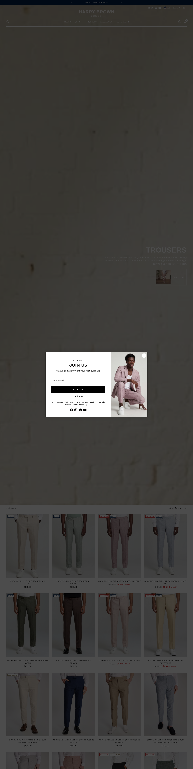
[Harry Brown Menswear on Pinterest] (80, 410)
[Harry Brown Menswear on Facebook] (71, 410)
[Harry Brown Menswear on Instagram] (76, 410)
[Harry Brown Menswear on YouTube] (85, 410)
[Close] (144, 355)
